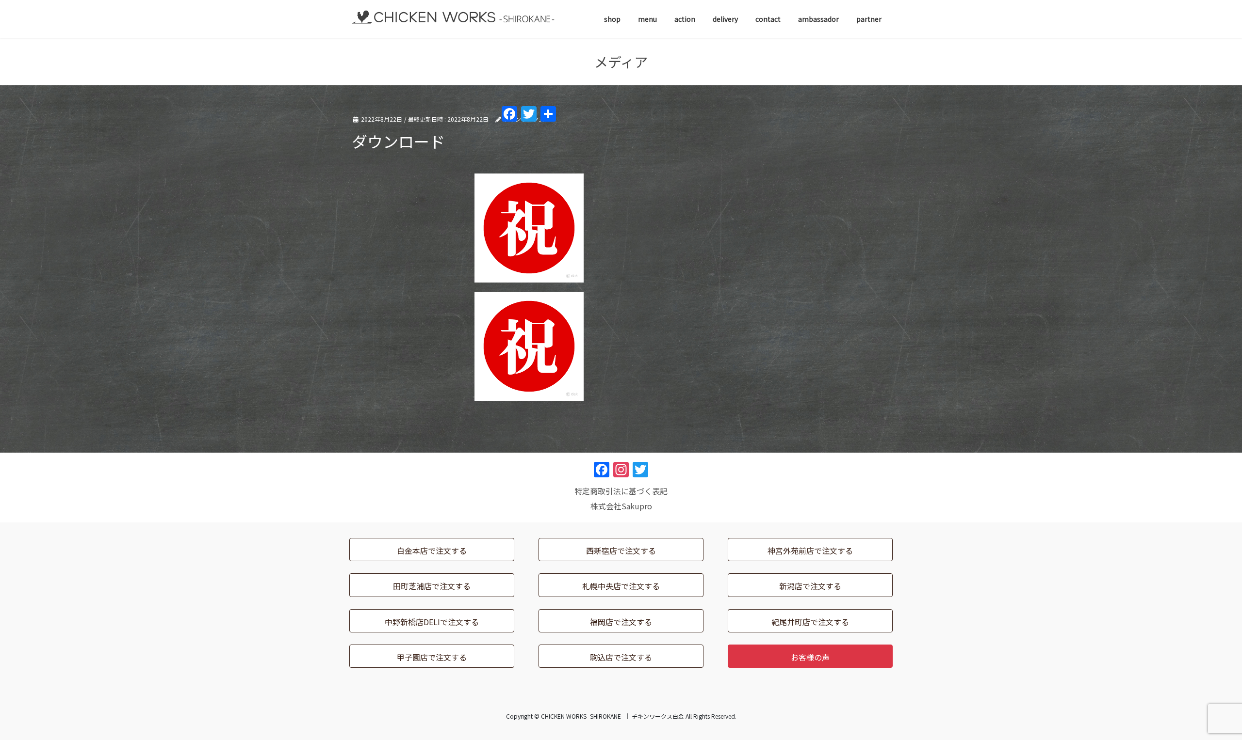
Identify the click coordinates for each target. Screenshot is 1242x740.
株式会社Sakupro (621, 506)
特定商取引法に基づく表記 (621, 491)
